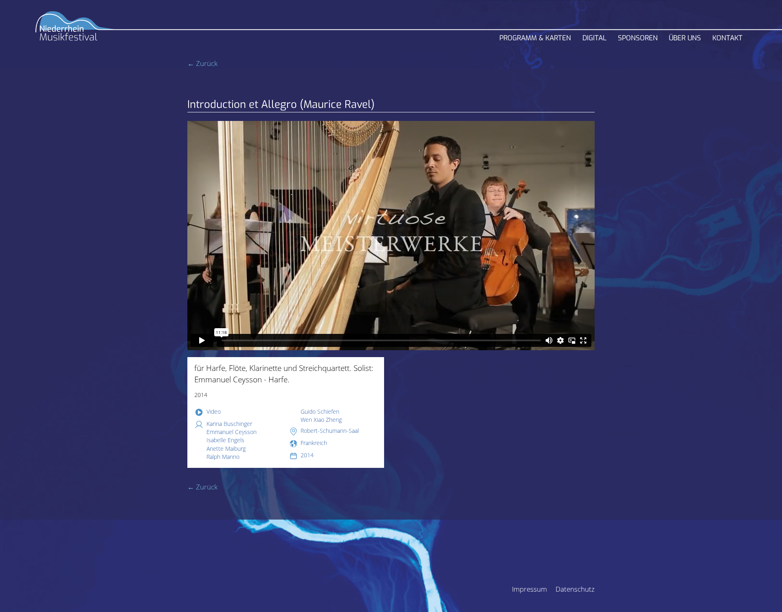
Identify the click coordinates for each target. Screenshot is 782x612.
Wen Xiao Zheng (321, 419)
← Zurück (202, 63)
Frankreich (314, 443)
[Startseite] (75, 29)
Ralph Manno (222, 457)
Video (213, 411)
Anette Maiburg (226, 448)
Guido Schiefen (320, 411)
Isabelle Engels (225, 440)
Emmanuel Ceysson (231, 432)
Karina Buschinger (229, 424)
